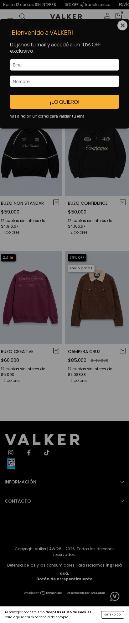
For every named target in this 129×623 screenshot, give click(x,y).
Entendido (113, 614)
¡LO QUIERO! (65, 101)
